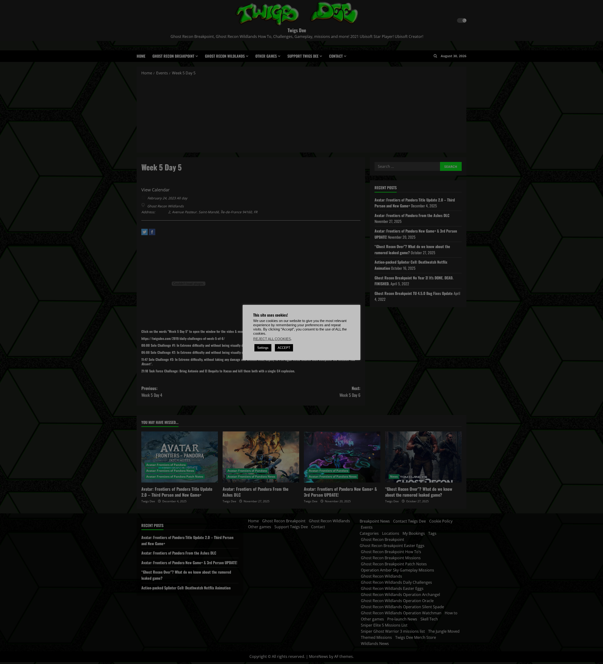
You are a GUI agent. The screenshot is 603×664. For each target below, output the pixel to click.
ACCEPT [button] (284, 348)
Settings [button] (263, 348)
